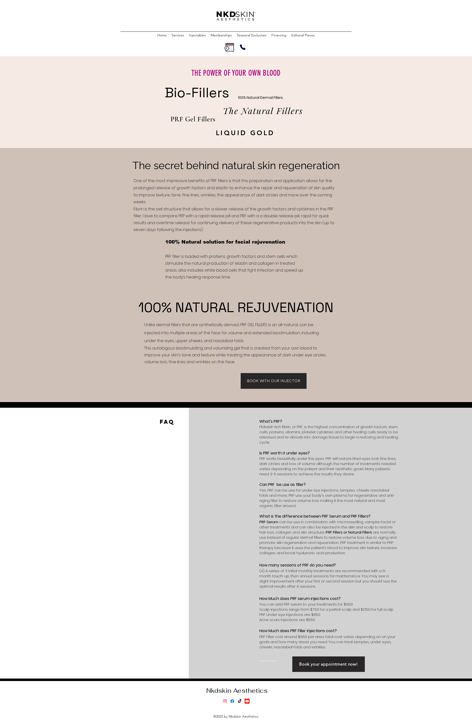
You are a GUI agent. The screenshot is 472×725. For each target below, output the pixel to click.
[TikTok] (239, 701)
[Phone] (242, 47)
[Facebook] (232, 701)
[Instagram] (224, 701)
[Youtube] (247, 701)
